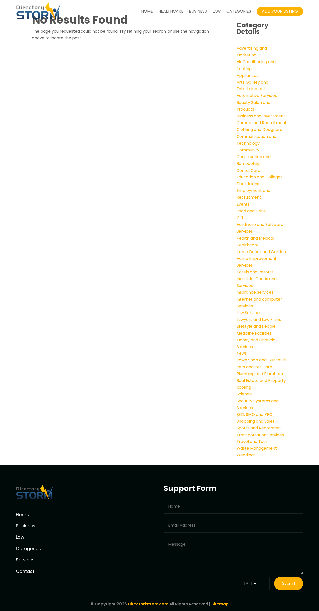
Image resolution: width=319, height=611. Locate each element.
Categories (238, 11)
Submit (288, 583)
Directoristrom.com (148, 604)
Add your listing (280, 11)
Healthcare (170, 11)
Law (216, 11)
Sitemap (220, 604)
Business (198, 11)
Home (147, 11)
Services (25, 560)
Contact (25, 571)
